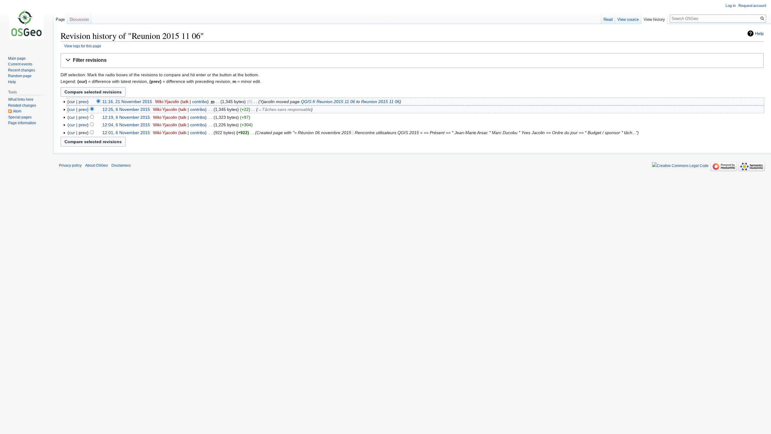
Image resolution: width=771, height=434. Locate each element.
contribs (199, 101)
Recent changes (21, 70)
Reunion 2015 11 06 (380, 101)
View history (654, 19)
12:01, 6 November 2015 (126, 132)
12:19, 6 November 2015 (126, 117)
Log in (731, 6)
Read (608, 19)
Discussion (79, 19)
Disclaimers (121, 165)
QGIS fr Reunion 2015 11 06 (328, 101)
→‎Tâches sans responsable (284, 109)
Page (60, 19)
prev (83, 101)
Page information (22, 123)
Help (759, 33)
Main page (17, 58)
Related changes (22, 105)
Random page (20, 76)
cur (72, 109)
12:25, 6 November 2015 (126, 109)
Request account (752, 6)
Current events (20, 64)
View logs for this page (82, 46)
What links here (20, 99)
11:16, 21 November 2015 (127, 101)
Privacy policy (70, 165)
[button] (412, 60)
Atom (17, 111)
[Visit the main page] (26, 24)
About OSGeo (96, 165)
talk (185, 101)
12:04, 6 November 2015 (126, 124)
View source (628, 19)
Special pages (20, 117)
